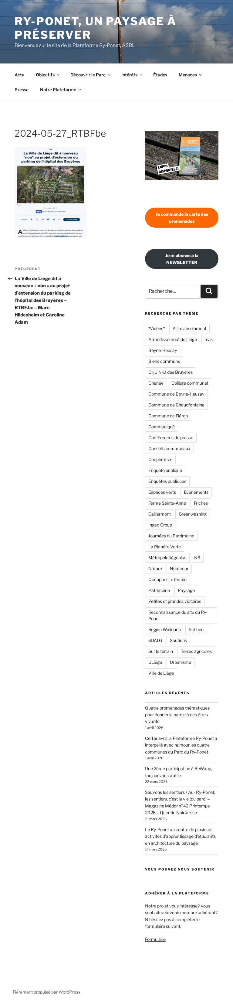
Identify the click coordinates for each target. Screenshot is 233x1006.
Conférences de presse (170, 437)
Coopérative (160, 459)
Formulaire (155, 939)
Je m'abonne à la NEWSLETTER (181, 259)
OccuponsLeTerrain (167, 579)
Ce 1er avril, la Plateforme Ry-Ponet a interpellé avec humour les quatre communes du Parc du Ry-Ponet (181, 745)
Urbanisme (180, 662)
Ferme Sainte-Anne (167, 503)
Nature (155, 568)
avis (209, 339)
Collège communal (189, 383)
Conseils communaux (169, 448)
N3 (197, 557)
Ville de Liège (161, 673)
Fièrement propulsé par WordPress (46, 991)
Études (160, 74)
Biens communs (164, 361)
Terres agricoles (196, 651)
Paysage (186, 590)
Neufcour (179, 568)
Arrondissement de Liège (172, 339)
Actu (19, 74)
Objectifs (45, 74)
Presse (22, 89)
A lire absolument (189, 328)
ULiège (155, 662)
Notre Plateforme (58, 89)
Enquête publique (165, 470)
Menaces (188, 74)
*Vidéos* (156, 328)
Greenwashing (193, 513)
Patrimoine (159, 590)
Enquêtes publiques (167, 481)
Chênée (156, 383)
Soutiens (178, 640)
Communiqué (161, 426)
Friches (201, 503)
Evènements (196, 492)
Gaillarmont (159, 513)
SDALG (155, 640)
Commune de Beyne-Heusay (176, 393)
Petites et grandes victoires (174, 601)
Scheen (196, 629)
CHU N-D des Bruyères (170, 372)
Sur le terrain (160, 651)
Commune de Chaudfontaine (176, 404)
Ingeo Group (160, 524)
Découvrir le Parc (88, 74)
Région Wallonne (164, 629)
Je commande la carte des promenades (182, 218)
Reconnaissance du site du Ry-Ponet (178, 615)
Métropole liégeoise (167, 557)
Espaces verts (162, 492)
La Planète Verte (164, 546)
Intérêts (129, 74)
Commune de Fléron (168, 415)
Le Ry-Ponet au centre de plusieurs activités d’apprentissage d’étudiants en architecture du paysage (180, 836)
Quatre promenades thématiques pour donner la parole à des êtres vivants (177, 714)
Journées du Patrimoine (171, 535)
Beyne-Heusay (162, 350)
